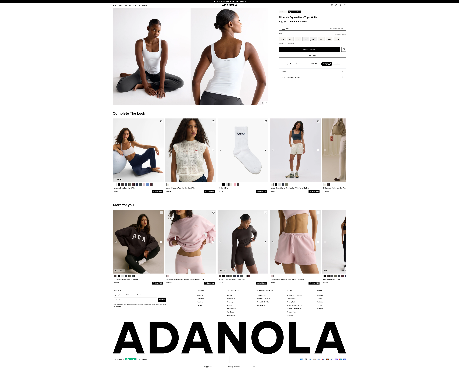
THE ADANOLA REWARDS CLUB (229, 1)
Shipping (230, 302)
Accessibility (231, 315)
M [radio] (305, 39)
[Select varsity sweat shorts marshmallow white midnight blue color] (272, 184)
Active (128, 5)
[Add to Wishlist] (343, 49)
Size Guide (230, 312)
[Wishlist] (332, 5)
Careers (199, 305)
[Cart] (345, 5)
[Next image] (161, 150)
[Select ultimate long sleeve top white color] (245, 276)
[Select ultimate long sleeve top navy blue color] (238, 276)
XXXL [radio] (337, 39)
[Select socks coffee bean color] (238, 184)
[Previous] (262, 103)
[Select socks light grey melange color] (227, 184)
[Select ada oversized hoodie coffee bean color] (115, 276)
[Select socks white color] (220, 184)
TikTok (319, 299)
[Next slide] (342, 156)
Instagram (320, 295)
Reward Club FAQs (263, 302)
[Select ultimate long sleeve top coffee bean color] (220, 276)
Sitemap (290, 315)
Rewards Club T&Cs (263, 299)
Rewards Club (261, 295)
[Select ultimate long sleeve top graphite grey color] (227, 276)
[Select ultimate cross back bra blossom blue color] (147, 184)
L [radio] (313, 39)
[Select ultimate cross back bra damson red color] (151, 184)
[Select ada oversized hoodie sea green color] (133, 276)
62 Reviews (303, 21)
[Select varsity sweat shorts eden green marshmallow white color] (286, 184)
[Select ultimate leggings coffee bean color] (328, 276)
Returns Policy (231, 309)
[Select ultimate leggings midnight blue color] (339, 276)
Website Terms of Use (294, 309)
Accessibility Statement (295, 295)
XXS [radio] (282, 39)
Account (229, 295)
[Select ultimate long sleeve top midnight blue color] (234, 276)
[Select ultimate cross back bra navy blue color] (137, 184)
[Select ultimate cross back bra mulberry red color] (133, 184)
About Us (200, 295)
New (114, 5)
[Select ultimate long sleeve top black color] (223, 276)
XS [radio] (290, 39)
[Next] (266, 103)
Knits (144, 5)
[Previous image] (116, 150)
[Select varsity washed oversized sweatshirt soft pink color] (167, 276)
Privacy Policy (291, 302)
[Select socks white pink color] (234, 184)
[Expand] (336, 5)
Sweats (137, 5)
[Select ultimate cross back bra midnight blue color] (126, 184)
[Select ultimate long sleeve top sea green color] (241, 276)
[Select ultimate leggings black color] (324, 276)
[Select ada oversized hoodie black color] (119, 276)
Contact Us (200, 299)
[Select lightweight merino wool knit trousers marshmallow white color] (324, 184)
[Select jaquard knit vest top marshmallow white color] (167, 184)
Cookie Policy (291, 299)
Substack (320, 305)
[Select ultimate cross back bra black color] (119, 184)
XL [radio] (321, 39)
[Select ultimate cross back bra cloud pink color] (144, 184)
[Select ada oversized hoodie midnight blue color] (126, 276)
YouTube (320, 302)
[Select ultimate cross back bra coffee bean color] (122, 184)
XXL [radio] (329, 39)
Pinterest (320, 309)
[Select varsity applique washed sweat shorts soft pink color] (272, 276)
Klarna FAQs (261, 305)
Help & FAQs (231, 299)
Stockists (200, 302)
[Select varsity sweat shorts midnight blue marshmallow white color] (283, 184)
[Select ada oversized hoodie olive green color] (129, 276)
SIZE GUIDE (342, 34)
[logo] (229, 337)
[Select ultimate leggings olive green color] (335, 276)
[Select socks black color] (223, 184)
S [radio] (298, 39)
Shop (121, 5)
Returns (229, 305)
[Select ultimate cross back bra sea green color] (140, 184)
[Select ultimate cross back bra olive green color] (129, 184)
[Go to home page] (229, 5)
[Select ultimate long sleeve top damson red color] (248, 276)
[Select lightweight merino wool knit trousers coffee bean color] (328, 184)
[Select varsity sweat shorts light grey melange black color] (279, 184)
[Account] (341, 5)
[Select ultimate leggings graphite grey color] (332, 276)
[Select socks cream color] (231, 184)
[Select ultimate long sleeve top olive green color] (231, 276)
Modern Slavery (292, 312)
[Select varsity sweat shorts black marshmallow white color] (276, 184)
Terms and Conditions (294, 305)
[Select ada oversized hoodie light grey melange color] (122, 276)
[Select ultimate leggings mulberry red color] (342, 276)
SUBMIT (162, 300)
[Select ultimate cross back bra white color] (115, 184)
